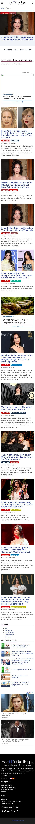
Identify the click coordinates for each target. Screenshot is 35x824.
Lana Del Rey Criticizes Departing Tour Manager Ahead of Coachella (17, 38)
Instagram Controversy (18, 412)
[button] (11, 778)
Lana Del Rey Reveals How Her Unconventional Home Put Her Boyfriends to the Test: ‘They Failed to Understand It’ (15, 600)
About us (4, 799)
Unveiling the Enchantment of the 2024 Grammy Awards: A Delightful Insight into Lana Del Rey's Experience (17, 358)
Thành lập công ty (7, 803)
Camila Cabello (15, 281)
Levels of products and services (22, 669)
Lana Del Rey (6, 140)
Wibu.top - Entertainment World (12, 801)
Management (9, 632)
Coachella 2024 (16, 510)
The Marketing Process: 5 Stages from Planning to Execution (20, 684)
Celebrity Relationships (18, 607)
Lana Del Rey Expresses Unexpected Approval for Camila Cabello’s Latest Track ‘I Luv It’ (16, 275)
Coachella (5, 190)
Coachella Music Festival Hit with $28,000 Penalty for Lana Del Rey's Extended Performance (16, 185)
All (6, 628)
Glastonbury (15, 555)
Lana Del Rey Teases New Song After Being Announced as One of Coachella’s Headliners (17, 504)
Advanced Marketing (8, 787)
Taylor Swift (14, 140)
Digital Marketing (7, 789)
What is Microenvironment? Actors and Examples (21, 646)
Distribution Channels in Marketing (20, 676)
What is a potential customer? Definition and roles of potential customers (22, 653)
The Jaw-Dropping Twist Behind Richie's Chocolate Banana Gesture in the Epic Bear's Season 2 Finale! (23, 661)
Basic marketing (6, 785)
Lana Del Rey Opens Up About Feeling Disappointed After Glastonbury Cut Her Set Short (15, 549)
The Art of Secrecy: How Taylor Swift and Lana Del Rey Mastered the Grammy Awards (17, 457)
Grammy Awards (16, 365)
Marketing (8, 630)
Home (3, 8)
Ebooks (3, 792)
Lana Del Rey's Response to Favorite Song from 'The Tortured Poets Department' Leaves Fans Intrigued (16, 134)
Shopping (8, 637)
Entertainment (10, 635)
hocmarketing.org (18, 820)
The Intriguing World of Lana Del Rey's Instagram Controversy (16, 408)
